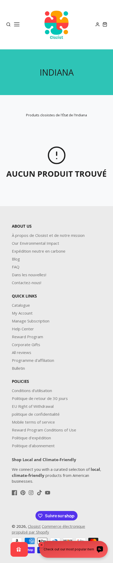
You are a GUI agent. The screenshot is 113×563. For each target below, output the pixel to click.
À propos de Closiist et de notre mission (48, 235)
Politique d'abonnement (33, 445)
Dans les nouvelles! (29, 274)
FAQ (15, 266)
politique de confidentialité (36, 414)
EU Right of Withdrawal (33, 406)
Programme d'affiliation (33, 360)
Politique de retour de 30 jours (40, 398)
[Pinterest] (22, 492)
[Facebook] (14, 492)
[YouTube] (47, 492)
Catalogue (21, 305)
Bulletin (18, 368)
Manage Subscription (30, 321)
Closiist (34, 526)
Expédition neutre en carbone (38, 251)
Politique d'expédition (31, 437)
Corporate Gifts (26, 344)
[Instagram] (31, 492)
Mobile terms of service (33, 422)
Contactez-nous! (26, 282)
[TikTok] (39, 492)
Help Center (23, 328)
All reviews (21, 352)
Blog (16, 259)
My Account (22, 313)
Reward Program (27, 336)
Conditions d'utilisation (32, 390)
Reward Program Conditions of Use (44, 429)
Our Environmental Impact (35, 243)
